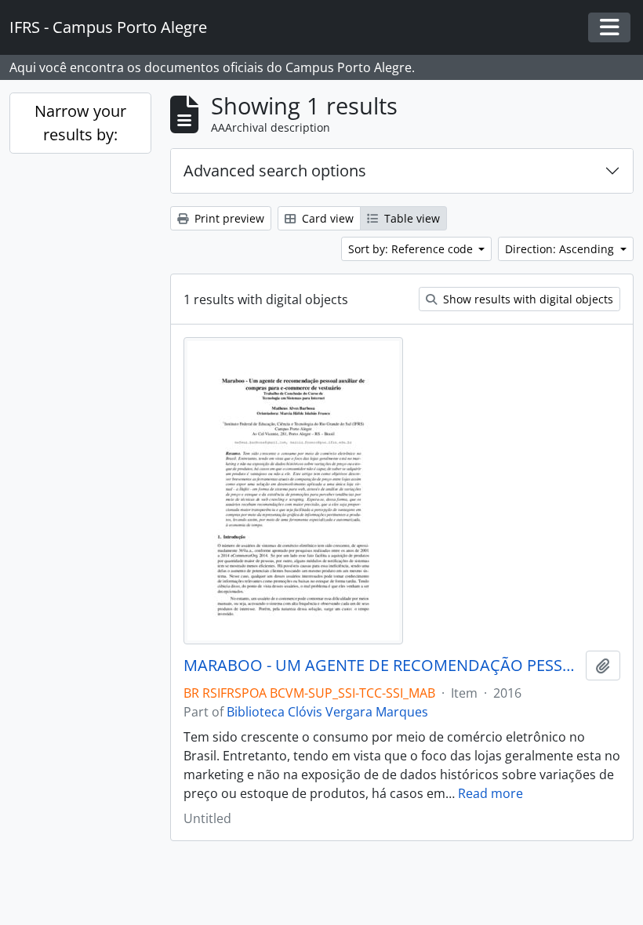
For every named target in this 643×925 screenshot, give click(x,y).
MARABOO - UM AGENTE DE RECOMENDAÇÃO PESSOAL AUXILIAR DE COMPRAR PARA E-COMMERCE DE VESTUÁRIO (381, 665)
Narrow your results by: (80, 122)
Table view (410, 218)
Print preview (227, 218)
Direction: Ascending (561, 248)
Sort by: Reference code (412, 248)
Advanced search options (274, 170)
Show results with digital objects (526, 299)
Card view (326, 218)
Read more (490, 793)
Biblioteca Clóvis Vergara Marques (327, 711)
